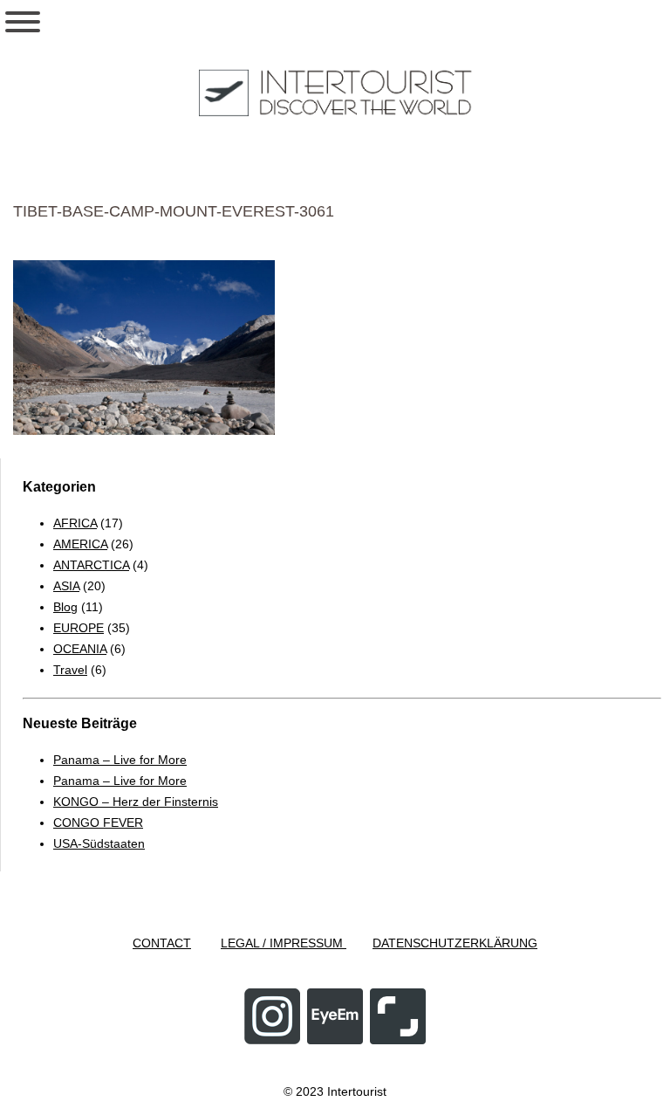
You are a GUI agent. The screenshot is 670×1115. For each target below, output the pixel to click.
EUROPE (78, 628)
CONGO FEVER (98, 822)
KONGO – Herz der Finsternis (135, 802)
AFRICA (75, 523)
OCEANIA (79, 649)
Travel (70, 670)
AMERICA (80, 544)
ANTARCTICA (91, 565)
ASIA (66, 586)
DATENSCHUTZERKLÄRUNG (455, 943)
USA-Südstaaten (99, 843)
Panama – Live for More (120, 760)
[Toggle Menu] (22, 21)
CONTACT (162, 943)
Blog (65, 607)
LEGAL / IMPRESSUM (283, 943)
